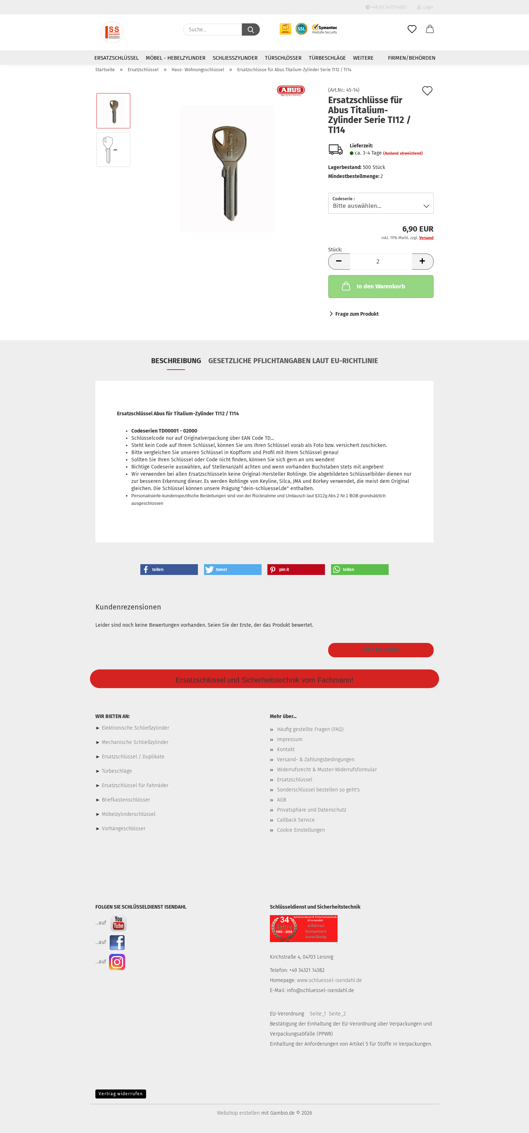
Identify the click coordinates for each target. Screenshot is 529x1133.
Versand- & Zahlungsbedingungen (315, 760)
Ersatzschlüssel (116, 58)
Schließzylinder (235, 58)
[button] (430, 29)
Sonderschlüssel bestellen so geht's (318, 790)
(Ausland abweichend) (403, 153)
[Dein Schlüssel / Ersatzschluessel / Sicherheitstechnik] (111, 32)
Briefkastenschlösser (126, 800)
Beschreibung (176, 360)
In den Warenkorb (381, 286)
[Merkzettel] (412, 29)
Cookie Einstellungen (301, 830)
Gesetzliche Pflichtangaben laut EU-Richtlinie (293, 360)
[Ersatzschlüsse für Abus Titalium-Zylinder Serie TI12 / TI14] (227, 168)
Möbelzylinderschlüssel (128, 814)
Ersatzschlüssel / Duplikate (133, 757)
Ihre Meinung (380, 650)
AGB (281, 800)
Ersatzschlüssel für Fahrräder (135, 785)
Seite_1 (318, 1014)
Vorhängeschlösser (123, 829)
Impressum (290, 739)
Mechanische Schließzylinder (134, 742)
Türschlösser (283, 58)
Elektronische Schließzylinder (134, 728)
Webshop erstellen (238, 1113)
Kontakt (286, 749)
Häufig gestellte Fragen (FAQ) (310, 729)
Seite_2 (337, 1014)
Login (427, 7)
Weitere (363, 58)
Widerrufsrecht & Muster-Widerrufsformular (327, 770)
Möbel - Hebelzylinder (175, 58)
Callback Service (296, 820)
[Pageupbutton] (509, 1122)
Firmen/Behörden (411, 58)
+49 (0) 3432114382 (388, 7)
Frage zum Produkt (357, 314)
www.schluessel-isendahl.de (329, 980)
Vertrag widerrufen (121, 1093)
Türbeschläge (327, 58)
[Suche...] (251, 29)
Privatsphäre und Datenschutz (311, 810)
